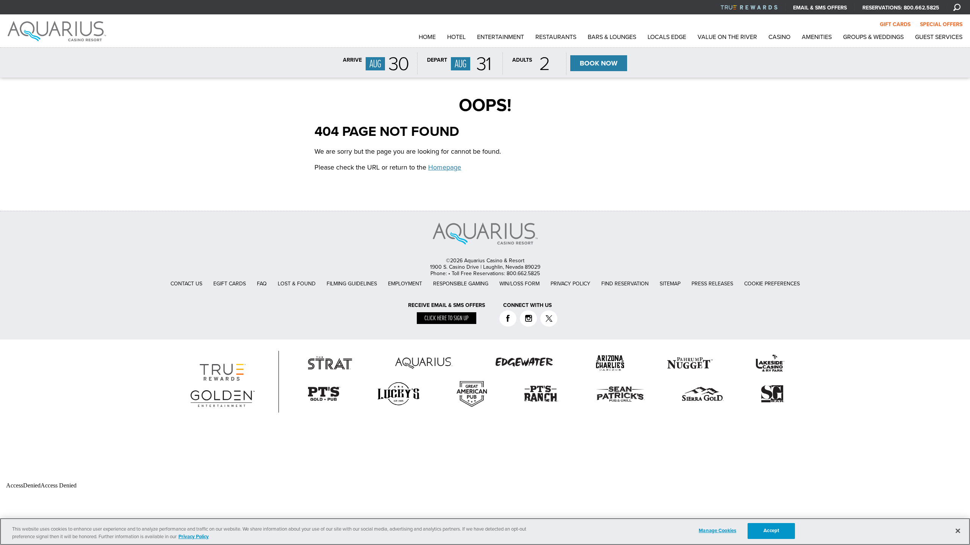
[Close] (958, 530)
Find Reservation (625, 283)
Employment (405, 283)
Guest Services (938, 37)
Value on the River (727, 37)
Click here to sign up (446, 318)
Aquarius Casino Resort (59, 31)
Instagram (528, 318)
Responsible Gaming (460, 283)
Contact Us (186, 283)
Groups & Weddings (873, 37)
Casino (779, 37)
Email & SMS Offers (820, 8)
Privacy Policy (570, 283)
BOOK (599, 63)
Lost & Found (297, 283)
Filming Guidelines (352, 283)
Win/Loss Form (519, 283)
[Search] (956, 7)
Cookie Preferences (772, 283)
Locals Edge (667, 37)
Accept (771, 531)
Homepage (444, 167)
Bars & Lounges (612, 37)
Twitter (548, 318)
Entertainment (500, 37)
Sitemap (670, 283)
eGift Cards (229, 283)
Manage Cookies (717, 531)
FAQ (262, 283)
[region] (485, 531)
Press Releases (712, 283)
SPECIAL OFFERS (941, 24)
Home (427, 37)
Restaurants (555, 37)
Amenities (817, 37)
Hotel (456, 37)
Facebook (507, 318)
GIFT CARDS (895, 24)
